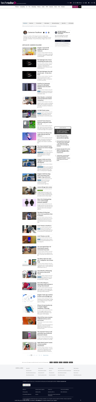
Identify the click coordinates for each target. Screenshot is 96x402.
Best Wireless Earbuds (62, 372)
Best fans (31, 23)
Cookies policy (38, 391)
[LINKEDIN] (46, 32)
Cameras (51, 6)
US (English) (56, 362)
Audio (43, 6)
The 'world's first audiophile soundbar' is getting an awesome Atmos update (63, 131)
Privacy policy (25, 391)
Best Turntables (61, 368)
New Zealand (66, 362)
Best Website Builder (30, 374)
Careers (36, 394)
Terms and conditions (65, 389)
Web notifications (64, 391)
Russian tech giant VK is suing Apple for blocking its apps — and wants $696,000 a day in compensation (63, 150)
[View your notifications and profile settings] (89, 3)
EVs (59, 6)
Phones (17, 6)
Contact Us (50, 389)
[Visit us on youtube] (77, 2)
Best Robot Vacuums (77, 374)
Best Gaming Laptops (42, 370)
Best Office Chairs (61, 374)
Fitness (38, 6)
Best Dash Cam (76, 370)
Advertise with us (51, 391)
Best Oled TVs (51, 372)
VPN (47, 6)
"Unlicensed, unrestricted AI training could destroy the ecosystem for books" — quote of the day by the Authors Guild (63, 158)
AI (26, 6)
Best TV (50, 370)
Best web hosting (55, 23)
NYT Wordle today (72, 23)
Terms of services (65, 42)
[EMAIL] (48, 32)
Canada (51, 362)
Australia (60, 362)
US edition (38, 400)
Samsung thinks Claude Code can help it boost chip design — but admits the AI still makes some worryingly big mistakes (63, 143)
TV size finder (38, 23)
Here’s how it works (53, 26)
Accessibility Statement (27, 394)
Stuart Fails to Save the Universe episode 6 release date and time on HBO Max (63, 137)
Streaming (34, 6)
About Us (24, 389)
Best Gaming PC (41, 372)
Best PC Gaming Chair (42, 374)
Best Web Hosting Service (31, 372)
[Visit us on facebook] (73, 2)
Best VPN (63, 23)
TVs (29, 6)
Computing (22, 6)
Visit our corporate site (61, 381)
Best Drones (76, 372)
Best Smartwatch (52, 374)
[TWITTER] (44, 32)
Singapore (71, 362)
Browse (63, 6)
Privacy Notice (67, 43)
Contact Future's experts (39, 389)
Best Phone (51, 368)
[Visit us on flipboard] (79, 2)
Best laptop (47, 23)
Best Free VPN (28, 370)
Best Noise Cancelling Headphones (64, 370)
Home (55, 6)
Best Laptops (40, 368)
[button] (93, 2)
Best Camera (76, 368)
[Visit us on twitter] (75, 2)
